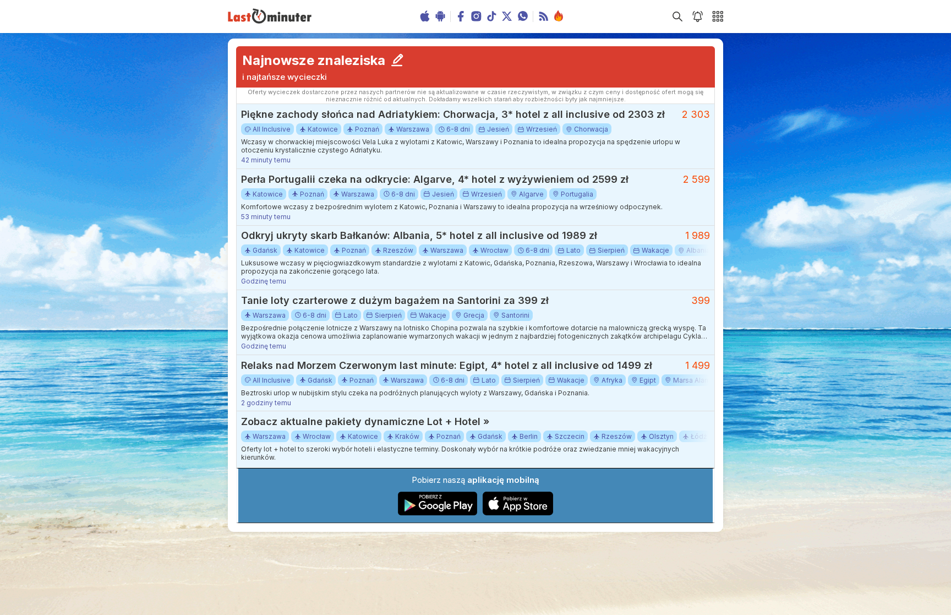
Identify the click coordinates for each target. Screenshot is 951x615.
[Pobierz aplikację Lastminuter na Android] (437, 513)
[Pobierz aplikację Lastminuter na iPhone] (518, 513)
